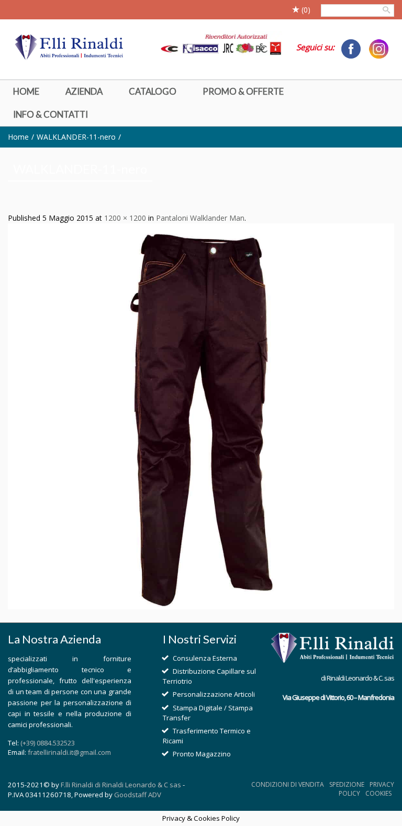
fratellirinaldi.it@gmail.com (69, 752)
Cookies (378, 793)
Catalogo (152, 91)
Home (26, 91)
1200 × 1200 (125, 218)
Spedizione (346, 784)
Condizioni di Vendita (287, 784)
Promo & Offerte (243, 91)
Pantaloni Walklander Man (200, 218)
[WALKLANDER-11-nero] (201, 415)
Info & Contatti (50, 114)
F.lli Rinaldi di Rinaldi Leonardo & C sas (121, 784)
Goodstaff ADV (137, 794)
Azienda (84, 91)
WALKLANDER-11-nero (76, 137)
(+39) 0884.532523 (47, 743)
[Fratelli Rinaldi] (69, 47)
